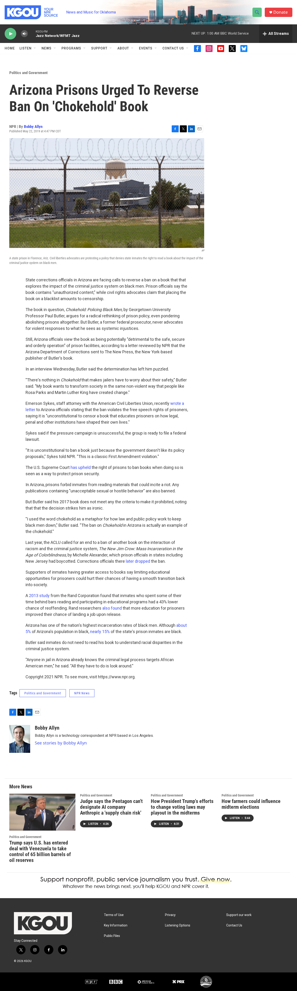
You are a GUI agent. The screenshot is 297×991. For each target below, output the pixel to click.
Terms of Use (114, 915)
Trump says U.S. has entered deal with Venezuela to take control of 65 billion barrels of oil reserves (40, 851)
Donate (280, 12)
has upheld (81, 467)
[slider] (31, 33)
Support (99, 48)
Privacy (170, 915)
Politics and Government (28, 72)
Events (145, 48)
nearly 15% (100, 631)
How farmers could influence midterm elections (251, 804)
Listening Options (177, 925)
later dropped (138, 561)
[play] (10, 33)
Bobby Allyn (33, 126)
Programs (71, 48)
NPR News (82, 693)
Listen (25, 48)
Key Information (115, 925)
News (47, 48)
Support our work (239, 915)
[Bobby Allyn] (19, 739)
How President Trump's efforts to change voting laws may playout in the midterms (182, 807)
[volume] (24, 34)
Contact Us (173, 48)
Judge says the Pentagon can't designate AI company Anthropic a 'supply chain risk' (111, 807)
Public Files (112, 936)
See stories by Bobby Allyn (61, 743)
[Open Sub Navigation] (35, 48)
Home (10, 48)
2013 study (39, 595)
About (123, 48)
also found (112, 608)
